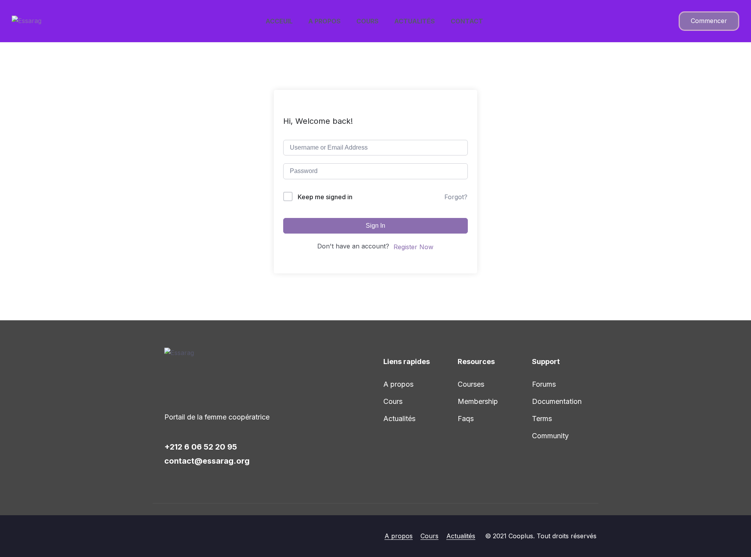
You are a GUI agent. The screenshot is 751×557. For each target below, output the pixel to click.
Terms (542, 418)
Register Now (413, 247)
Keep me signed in (325, 197)
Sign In (375, 225)
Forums (544, 384)
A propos (324, 21)
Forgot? (455, 197)
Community (550, 436)
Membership (478, 401)
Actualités (414, 21)
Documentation (557, 401)
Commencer (709, 21)
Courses (471, 384)
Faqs (466, 418)
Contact (467, 21)
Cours (367, 21)
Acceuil (279, 21)
